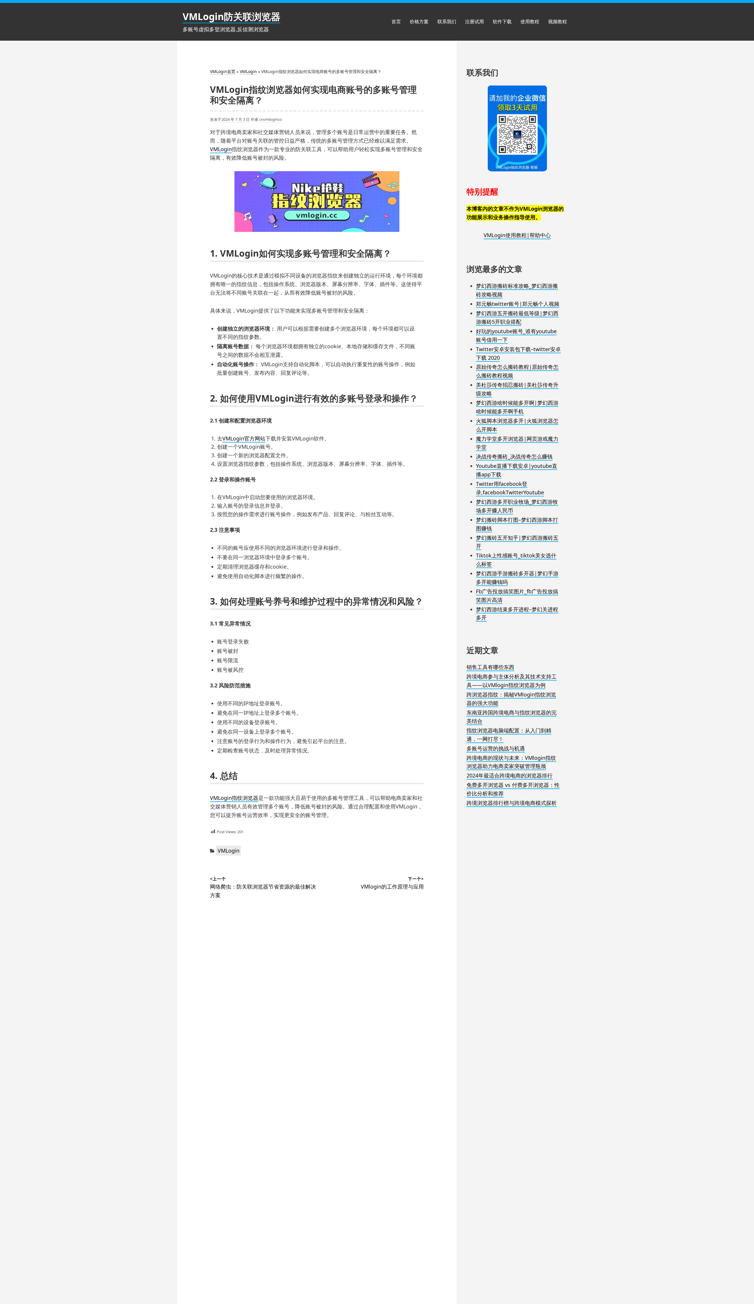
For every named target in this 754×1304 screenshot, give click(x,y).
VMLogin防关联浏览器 (231, 16)
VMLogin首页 (222, 71)
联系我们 (446, 21)
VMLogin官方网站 (243, 438)
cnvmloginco (270, 119)
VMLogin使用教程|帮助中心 (517, 235)
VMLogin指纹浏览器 (234, 797)
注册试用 (474, 21)
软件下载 (502, 21)
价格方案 (419, 21)
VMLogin (248, 71)
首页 (396, 21)
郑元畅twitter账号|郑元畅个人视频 (517, 303)
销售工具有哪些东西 (490, 667)
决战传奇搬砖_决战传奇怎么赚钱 (514, 456)
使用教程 (529, 21)
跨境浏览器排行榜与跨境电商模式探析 (512, 802)
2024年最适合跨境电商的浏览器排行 (510, 775)
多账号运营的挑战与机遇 (496, 748)
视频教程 (557, 21)
